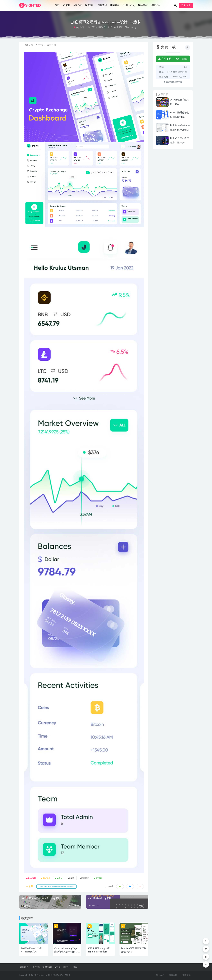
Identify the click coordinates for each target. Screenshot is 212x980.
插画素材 (114, 5)
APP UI (57, 967)
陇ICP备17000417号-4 (59, 975)
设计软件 (155, 5)
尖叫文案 (36, 967)
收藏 (30, 886)
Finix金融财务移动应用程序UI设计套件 (179, 117)
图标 (75, 967)
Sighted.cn (42, 975)
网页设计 (90, 5)
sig (134, 27)
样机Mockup (128, 5)
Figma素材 (31, 878)
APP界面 (77, 5)
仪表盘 (72, 878)
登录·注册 (186, 5)
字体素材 (143, 5)
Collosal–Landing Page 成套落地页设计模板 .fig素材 (66, 951)
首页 (57, 5)
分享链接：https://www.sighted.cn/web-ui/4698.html (57, 886)
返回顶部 (186, 975)
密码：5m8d (181, 59)
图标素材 (102, 5)
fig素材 (59, 878)
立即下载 (166, 58)
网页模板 (85, 878)
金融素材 (46, 878)
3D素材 (66, 5)
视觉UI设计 (47, 967)
